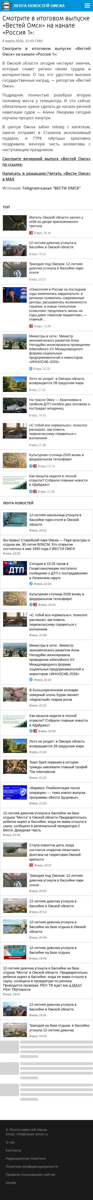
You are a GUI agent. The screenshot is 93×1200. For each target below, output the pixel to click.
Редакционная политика (26, 1158)
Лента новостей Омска (24, 1190)
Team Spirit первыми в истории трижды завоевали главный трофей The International (58, 767)
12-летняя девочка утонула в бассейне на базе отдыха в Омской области (57, 926)
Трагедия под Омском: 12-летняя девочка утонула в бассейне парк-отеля (56, 268)
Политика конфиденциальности (32, 1166)
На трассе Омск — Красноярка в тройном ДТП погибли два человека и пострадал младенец (59, 404)
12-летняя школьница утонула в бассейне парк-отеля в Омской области (55, 519)
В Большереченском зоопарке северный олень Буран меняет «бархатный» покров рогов (54, 694)
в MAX (74, 985)
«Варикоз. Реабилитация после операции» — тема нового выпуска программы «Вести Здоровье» (57, 792)
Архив (11, 1182)
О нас (10, 1142)
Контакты (13, 1150)
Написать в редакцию (24, 173)
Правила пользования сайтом (30, 1174)
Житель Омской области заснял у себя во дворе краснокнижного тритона (56, 221)
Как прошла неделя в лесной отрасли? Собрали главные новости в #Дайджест (58, 480)
